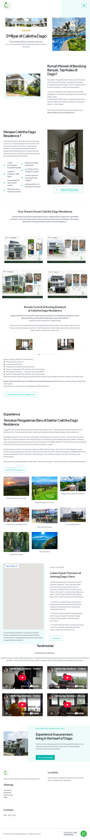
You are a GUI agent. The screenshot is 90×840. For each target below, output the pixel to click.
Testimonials (8, 795)
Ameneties (7, 793)
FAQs (5, 797)
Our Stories (8, 790)
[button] (6, 344)
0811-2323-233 (10, 815)
